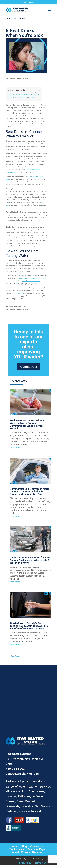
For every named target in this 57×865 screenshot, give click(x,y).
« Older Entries (15, 656)
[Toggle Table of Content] (36, 90)
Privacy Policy (24, 863)
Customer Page (36, 849)
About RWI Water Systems (27, 852)
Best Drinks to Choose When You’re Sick (24, 94)
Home (14, 846)
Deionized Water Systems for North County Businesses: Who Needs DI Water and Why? (30, 560)
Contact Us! (28, 367)
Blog (24, 846)
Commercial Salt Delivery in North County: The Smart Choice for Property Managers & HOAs (29, 491)
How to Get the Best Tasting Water (22, 97)
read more (15, 447)
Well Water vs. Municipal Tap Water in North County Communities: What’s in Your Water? (27, 424)
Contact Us (36, 846)
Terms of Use (41, 863)
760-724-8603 (29, 2)
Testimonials (16, 849)
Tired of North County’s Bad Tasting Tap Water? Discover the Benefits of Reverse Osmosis (29, 626)
